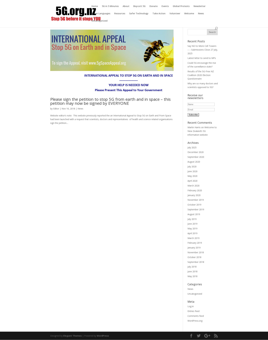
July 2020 (192, 166)
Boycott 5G (139, 6)
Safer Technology (138, 13)
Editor (56, 108)
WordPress (103, 335)
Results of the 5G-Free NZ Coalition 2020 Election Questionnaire (201, 75)
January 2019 (194, 247)
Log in (191, 306)
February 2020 (195, 190)
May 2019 (192, 228)
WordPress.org (195, 320)
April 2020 (192, 180)
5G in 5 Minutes (110, 6)
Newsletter (199, 6)
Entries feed (193, 311)
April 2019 (192, 233)
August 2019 (194, 214)
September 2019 (196, 209)
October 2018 (194, 257)
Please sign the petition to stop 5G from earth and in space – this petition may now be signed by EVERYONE (110, 101)
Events (165, 6)
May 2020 (192, 175)
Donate (154, 6)
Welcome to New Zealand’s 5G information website (202, 131)
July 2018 (192, 266)
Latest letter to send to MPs (202, 58)
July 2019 (192, 219)
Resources (119, 13)
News (201, 13)
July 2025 (192, 147)
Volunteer (175, 13)
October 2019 (194, 204)
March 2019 (193, 238)
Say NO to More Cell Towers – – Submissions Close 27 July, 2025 (203, 49)
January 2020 (194, 195)
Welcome (189, 13)
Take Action (158, 13)
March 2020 (193, 185)
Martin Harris (194, 127)
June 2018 (192, 271)
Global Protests (181, 6)
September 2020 (196, 156)
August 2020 (194, 161)
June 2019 (192, 223)
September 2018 (196, 262)
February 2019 (195, 242)
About (126, 6)
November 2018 (196, 252)
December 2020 (196, 152)
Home (95, 6)
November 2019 (196, 199)
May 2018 (192, 276)
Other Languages (101, 13)
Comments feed (196, 315)
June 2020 (192, 171)
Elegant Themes (72, 335)
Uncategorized (99, 21)
